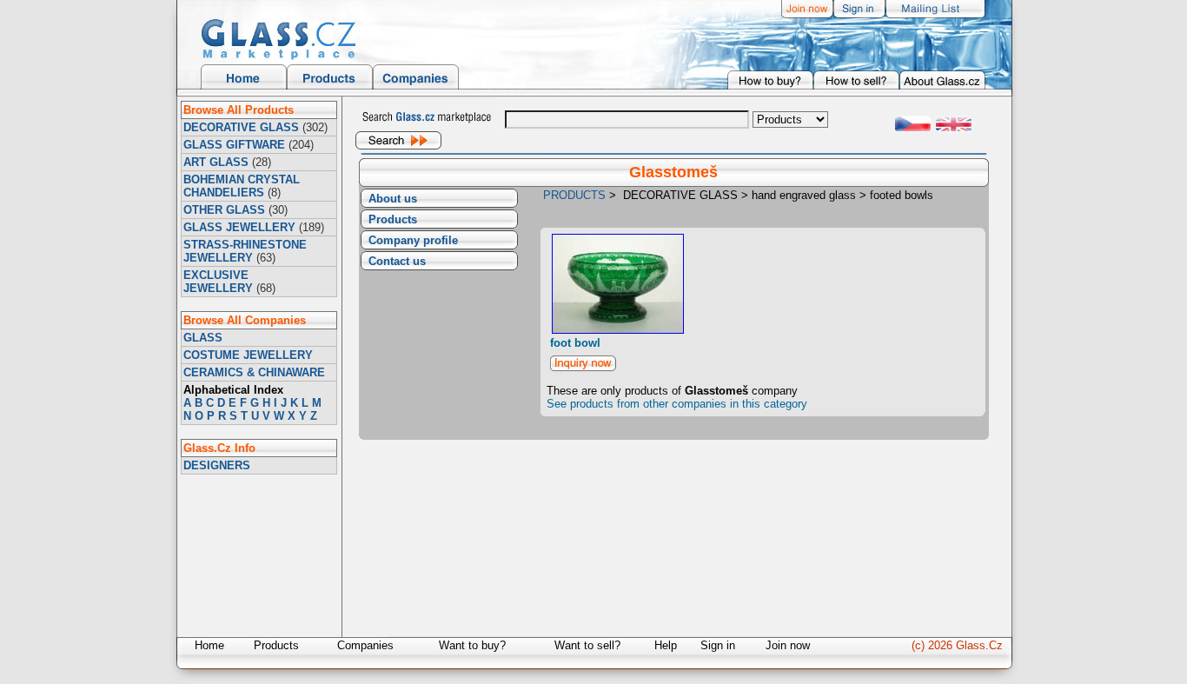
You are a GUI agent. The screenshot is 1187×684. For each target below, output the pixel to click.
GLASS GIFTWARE (234, 144)
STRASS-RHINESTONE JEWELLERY (245, 251)
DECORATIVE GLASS (241, 127)
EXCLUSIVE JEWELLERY (218, 282)
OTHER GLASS (224, 209)
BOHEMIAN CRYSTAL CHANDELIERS (241, 186)
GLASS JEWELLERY (239, 227)
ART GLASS (216, 162)
